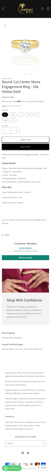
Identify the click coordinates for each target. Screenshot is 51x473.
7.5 (29, 115)
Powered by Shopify (31, 468)
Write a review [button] (25, 257)
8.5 (5, 120)
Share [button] (7, 235)
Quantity (5, 126)
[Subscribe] (43, 443)
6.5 (13, 115)
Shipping (4, 106)
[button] (3, 8)
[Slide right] (31, 74)
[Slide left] (20, 74)
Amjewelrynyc (22, 468)
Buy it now (25, 147)
